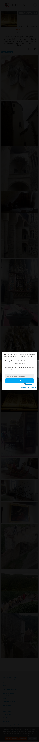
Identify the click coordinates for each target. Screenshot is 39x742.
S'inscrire (19, 380)
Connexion (28, 384)
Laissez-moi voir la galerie (28, 387)
